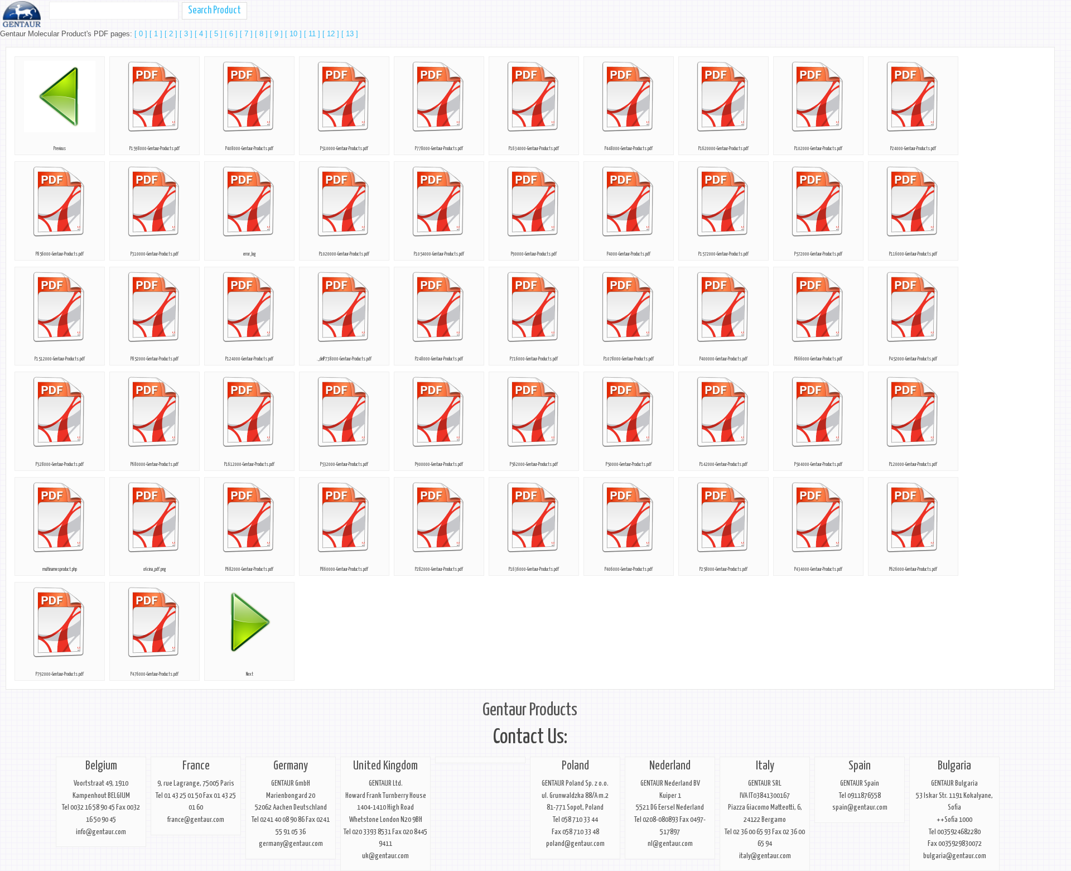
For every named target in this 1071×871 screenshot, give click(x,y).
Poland (575, 766)
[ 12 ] (331, 34)
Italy (765, 766)
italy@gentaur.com (765, 856)
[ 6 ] (232, 34)
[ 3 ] (187, 34)
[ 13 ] (349, 34)
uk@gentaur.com (385, 856)
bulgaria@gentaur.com (954, 856)
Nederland (670, 766)
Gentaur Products (530, 710)
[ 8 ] (262, 34)
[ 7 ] (247, 34)
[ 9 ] (277, 34)
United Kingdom (385, 766)
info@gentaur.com (101, 832)
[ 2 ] (172, 34)
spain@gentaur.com (859, 807)
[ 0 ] (141, 34)
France (196, 766)
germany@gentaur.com (291, 844)
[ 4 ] (202, 34)
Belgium (101, 766)
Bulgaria (954, 766)
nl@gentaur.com (670, 844)
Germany (290, 766)
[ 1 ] (157, 34)
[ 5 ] (217, 34)
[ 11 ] (313, 34)
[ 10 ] (294, 34)
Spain (859, 766)
